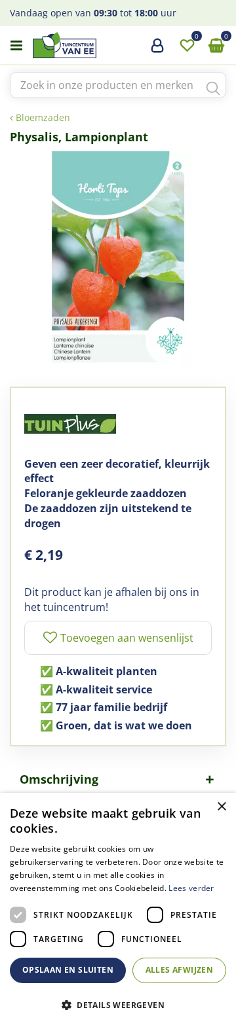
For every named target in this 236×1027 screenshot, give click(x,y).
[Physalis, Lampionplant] (118, 259)
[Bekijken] (216, 46)
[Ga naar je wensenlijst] (187, 46)
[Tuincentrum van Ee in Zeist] (104, 45)
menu (16, 46)
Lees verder (191, 888)
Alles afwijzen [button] (180, 969)
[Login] (157, 50)
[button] (118, 1004)
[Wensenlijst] (187, 46)
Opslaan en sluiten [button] (67, 969)
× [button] (221, 807)
